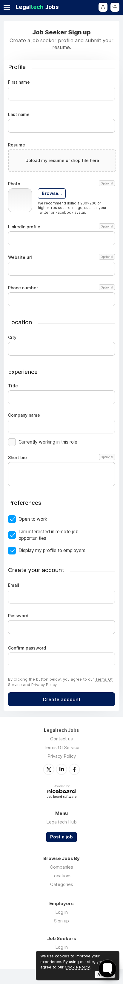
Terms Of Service (61, 747)
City (12, 337)
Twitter (49, 769)
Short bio (60, 458)
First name (19, 82)
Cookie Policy (77, 967)
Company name (24, 415)
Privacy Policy (44, 684)
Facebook (74, 769)
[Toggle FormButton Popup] (107, 968)
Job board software (61, 797)
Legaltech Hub (61, 822)
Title (13, 386)
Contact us (61, 739)
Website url (60, 257)
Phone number (60, 288)
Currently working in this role (48, 442)
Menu (8, 7)
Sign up (61, 921)
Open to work (33, 519)
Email (13, 585)
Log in (61, 912)
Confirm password (27, 648)
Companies (61, 867)
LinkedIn (61, 769)
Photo (60, 184)
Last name (19, 114)
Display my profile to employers (52, 550)
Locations (61, 875)
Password (18, 616)
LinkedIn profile (60, 227)
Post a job (61, 837)
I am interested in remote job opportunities (49, 535)
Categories (61, 884)
